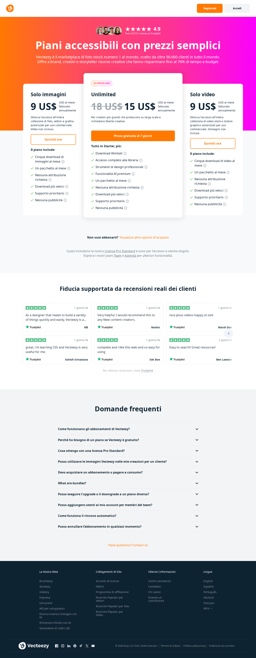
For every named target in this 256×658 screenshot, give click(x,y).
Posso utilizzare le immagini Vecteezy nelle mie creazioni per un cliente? (112, 461)
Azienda (130, 255)
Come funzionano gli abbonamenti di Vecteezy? (94, 429)
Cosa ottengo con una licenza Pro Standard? (91, 451)
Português (210, 592)
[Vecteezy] (10, 8)
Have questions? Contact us (128, 545)
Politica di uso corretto (222, 645)
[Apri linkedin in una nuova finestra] (68, 645)
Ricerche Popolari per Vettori (109, 599)
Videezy (44, 592)
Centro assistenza (159, 581)
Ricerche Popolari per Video (109, 613)
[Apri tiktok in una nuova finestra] (80, 645)
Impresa (44, 597)
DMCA (100, 586)
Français (209, 603)
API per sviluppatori (52, 608)
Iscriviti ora (53, 139)
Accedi (237, 8)
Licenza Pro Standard (120, 251)
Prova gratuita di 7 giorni (133, 136)
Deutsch (209, 597)
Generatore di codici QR (54, 628)
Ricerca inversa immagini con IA (58, 615)
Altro (207, 608)
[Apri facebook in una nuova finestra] (56, 645)
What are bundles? (72, 483)
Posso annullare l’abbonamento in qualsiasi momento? (100, 526)
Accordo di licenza (107, 581)
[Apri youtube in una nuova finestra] (93, 645)
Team (117, 255)
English (208, 581)
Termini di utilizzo (170, 645)
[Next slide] (228, 333)
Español (209, 586)
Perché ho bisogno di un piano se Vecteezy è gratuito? (98, 440)
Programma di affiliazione (112, 592)
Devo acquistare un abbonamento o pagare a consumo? (100, 472)
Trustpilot (147, 370)
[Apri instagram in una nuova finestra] (62, 645)
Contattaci (154, 586)
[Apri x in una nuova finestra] (86, 645)
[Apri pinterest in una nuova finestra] (74, 645)
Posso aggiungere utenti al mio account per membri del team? (105, 505)
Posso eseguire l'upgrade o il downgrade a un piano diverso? (103, 494)
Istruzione (45, 603)
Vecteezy (44, 586)
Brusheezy (46, 581)
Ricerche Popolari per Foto (112, 606)
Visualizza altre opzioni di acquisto (144, 237)
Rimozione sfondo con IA (55, 622)
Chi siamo (154, 592)
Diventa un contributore (156, 599)
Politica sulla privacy (194, 645)
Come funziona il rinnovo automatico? (87, 516)
